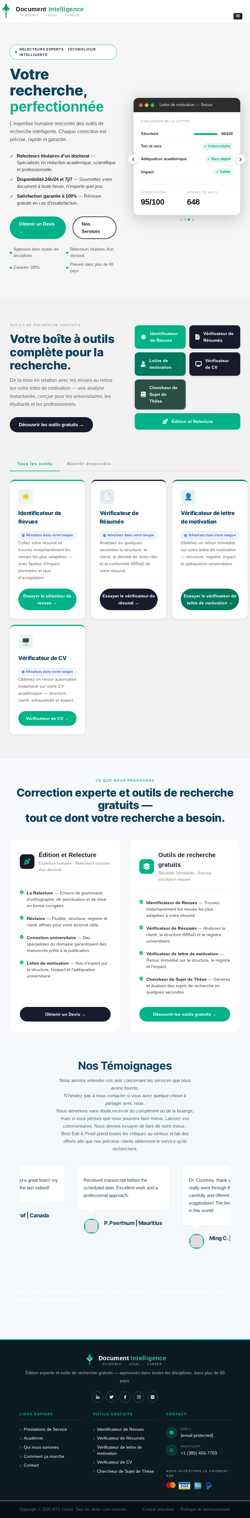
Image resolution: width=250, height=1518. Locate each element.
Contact (31, 1465)
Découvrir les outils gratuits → (51, 424)
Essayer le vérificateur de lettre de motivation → (210, 599)
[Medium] (152, 1397)
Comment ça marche (44, 1456)
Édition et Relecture (192, 421)
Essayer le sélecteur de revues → (47, 599)
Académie (33, 1438)
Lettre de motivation (160, 364)
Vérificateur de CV (217, 364)
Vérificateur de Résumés (218, 337)
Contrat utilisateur (158, 1509)
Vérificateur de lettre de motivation (119, 1450)
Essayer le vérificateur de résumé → (128, 599)
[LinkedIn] (97, 1397)
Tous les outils (34, 463)
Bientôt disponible (89, 463)
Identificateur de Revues (164, 337)
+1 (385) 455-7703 (199, 1453)
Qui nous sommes (41, 1447)
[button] (238, 16)
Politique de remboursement (205, 1509)
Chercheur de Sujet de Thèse (163, 394)
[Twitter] (111, 1397)
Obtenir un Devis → (37, 227)
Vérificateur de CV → (47, 718)
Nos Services (91, 227)
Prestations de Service (45, 1429)
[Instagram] (138, 1397)
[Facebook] (125, 1397)
